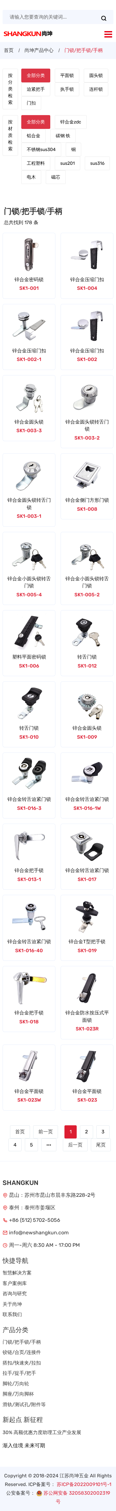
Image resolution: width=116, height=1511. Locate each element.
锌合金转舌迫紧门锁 (29, 799)
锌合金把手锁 (29, 870)
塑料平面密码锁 (29, 657)
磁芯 (55, 177)
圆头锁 (96, 75)
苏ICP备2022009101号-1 (84, 1484)
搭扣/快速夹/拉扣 (22, 1363)
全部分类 (36, 75)
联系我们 (12, 1314)
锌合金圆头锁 (29, 422)
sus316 (97, 163)
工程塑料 (36, 163)
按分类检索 (10, 89)
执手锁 (67, 89)
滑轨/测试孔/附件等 (24, 1404)
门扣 (31, 103)
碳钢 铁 (63, 136)
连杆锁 (96, 89)
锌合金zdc (70, 122)
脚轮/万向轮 (16, 1384)
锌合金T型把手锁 (87, 941)
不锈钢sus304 (41, 149)
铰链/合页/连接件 (22, 1352)
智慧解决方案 (17, 1273)
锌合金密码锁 (29, 279)
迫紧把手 (36, 89)
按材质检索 (10, 135)
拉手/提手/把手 (19, 1373)
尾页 (101, 1145)
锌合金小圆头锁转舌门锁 (29, 582)
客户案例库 (15, 1283)
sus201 (67, 163)
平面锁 (67, 75)
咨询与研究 (15, 1294)
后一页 (75, 1145)
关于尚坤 (12, 1304)
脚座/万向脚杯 (18, 1394)
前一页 (45, 1132)
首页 (9, 50)
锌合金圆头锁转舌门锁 (87, 425)
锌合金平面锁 (29, 1091)
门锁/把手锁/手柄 (22, 1342)
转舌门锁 (87, 657)
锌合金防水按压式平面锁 (87, 1016)
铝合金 (33, 136)
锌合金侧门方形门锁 (87, 500)
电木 (31, 177)
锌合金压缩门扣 (87, 279)
